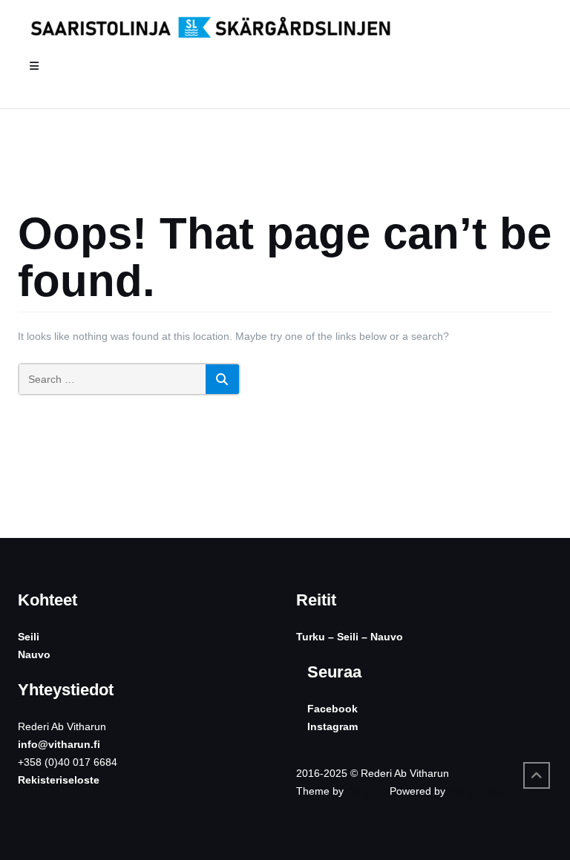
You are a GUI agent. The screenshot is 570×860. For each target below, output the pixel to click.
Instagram (332, 726)
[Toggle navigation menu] (34, 66)
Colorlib (367, 791)
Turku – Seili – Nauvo (349, 637)
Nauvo (34, 654)
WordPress (475, 791)
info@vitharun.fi (59, 744)
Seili (28, 637)
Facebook (332, 709)
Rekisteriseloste (58, 780)
